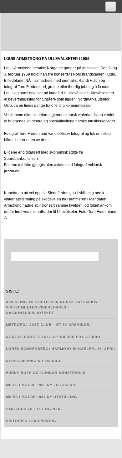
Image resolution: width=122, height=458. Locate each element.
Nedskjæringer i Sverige (34, 361)
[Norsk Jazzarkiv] (64, 31)
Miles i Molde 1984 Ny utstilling (41, 397)
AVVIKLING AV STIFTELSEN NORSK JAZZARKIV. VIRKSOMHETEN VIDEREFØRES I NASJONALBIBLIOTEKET (52, 307)
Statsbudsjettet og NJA (33, 409)
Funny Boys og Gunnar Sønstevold (46, 373)
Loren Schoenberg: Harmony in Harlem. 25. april (61, 349)
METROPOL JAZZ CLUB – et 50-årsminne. (48, 325)
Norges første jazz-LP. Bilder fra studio (53, 337)
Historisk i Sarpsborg (31, 421)
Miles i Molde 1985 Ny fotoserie (41, 385)
